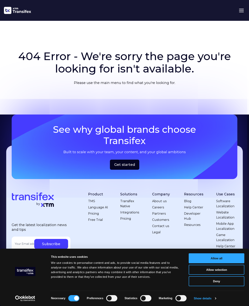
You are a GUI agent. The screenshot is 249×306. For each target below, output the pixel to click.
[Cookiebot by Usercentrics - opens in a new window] (25, 298)
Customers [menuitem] (160, 220)
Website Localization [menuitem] (225, 215)
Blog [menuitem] (187, 201)
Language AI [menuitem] (98, 207)
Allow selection (216, 269)
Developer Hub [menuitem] (192, 216)
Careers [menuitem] (158, 207)
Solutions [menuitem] (128, 194)
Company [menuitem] (161, 194)
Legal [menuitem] (156, 232)
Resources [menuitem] (193, 194)
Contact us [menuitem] (160, 226)
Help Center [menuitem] (193, 207)
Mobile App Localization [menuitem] (225, 226)
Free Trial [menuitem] (95, 220)
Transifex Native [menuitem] (127, 203)
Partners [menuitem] (159, 213)
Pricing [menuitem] (93, 213)
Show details (202, 298)
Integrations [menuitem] (129, 212)
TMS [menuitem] (91, 201)
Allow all (216, 258)
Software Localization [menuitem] (225, 203)
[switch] (111, 298)
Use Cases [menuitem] (225, 194)
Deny (216, 281)
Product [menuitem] (95, 194)
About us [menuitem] (159, 201)
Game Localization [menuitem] (225, 237)
